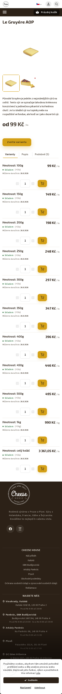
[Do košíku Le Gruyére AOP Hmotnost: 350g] (42, 326)
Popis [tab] (25, 154)
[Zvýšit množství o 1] (32, 183)
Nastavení (25, 687)
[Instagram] (20, 529)
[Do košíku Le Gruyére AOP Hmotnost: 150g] (42, 212)
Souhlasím (33, 680)
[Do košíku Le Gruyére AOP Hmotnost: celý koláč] (42, 468)
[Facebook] (10, 529)
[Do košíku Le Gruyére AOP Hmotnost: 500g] (42, 411)
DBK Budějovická (31, 565)
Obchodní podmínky (31, 578)
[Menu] (4, 12)
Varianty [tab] (10, 154)
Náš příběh (31, 555)
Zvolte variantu (17, 142)
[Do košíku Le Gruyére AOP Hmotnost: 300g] (42, 297)
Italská (31, 560)
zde (38, 673)
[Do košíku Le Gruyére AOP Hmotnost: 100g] (42, 183)
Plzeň (31, 574)
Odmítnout (39, 687)
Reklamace (31, 588)
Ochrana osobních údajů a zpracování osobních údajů (31, 583)
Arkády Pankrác (31, 569)
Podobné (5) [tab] (42, 154)
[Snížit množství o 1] (17, 183)
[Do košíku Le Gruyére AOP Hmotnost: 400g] (42, 354)
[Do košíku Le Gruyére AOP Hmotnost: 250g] (42, 269)
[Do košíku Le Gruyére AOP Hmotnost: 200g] (42, 240)
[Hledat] (57, 4)
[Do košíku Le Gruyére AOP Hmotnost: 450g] (42, 383)
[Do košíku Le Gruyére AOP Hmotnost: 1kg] (42, 440)
